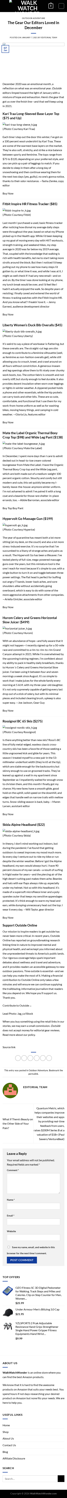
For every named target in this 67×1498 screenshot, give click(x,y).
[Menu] (5, 6)
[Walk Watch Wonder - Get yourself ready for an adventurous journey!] (27, 6)
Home (6, 1425)
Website (11, 1231)
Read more (9, 1034)
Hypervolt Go (25, 555)
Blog (5, 1451)
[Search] (61, 6)
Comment (13, 1170)
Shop (6, 1431)
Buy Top (7, 508)
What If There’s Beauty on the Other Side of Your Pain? (18, 1124)
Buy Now (8, 193)
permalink (33, 1073)
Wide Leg (45, 469)
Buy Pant (18, 508)
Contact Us (9, 1445)
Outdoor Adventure (33, 18)
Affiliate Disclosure (14, 1458)
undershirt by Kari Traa (39, 141)
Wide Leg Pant (42, 437)
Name (11, 1199)
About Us (8, 1438)
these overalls (11, 348)
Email (10, 1215)
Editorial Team (49, 37)
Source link (9, 1047)
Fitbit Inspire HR (52, 297)
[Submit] (61, 1478)
